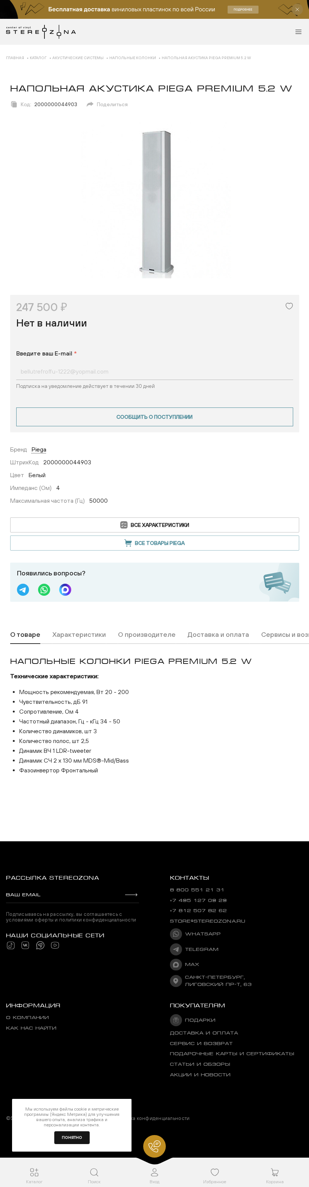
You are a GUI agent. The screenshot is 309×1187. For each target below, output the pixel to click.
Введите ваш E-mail (46, 353)
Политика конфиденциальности (151, 1118)
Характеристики (79, 634)
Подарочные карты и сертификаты (232, 1053)
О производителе (147, 634)
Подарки (200, 1020)
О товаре (25, 634)
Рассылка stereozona (52, 877)
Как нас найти (31, 1028)
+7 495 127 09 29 (198, 900)
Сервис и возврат (201, 1043)
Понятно (72, 1137)
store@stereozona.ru (207, 921)
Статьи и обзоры (200, 1064)
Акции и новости (200, 1075)
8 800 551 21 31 (197, 890)
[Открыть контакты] (154, 1146)
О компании (27, 1017)
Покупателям (197, 1005)
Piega (39, 449)
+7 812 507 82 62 (198, 910)
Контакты (189, 877)
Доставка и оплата (218, 634)
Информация (33, 1005)
